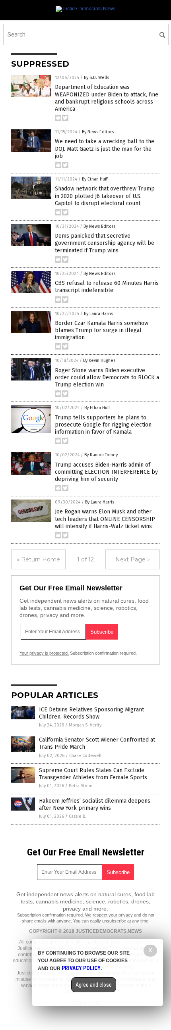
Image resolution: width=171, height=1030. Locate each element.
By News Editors (98, 132)
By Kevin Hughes (99, 360)
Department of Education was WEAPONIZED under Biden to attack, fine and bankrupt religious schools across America (106, 98)
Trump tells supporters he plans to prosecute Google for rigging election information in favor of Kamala (103, 424)
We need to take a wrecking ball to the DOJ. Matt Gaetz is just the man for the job (104, 148)
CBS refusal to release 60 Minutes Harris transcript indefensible (107, 287)
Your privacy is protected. (44, 653)
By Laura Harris (98, 313)
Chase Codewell (85, 755)
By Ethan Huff (94, 179)
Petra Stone (81, 785)
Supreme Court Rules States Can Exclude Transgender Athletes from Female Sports (93, 774)
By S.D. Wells (96, 77)
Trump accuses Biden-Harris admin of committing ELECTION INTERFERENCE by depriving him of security (106, 471)
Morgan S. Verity (85, 725)
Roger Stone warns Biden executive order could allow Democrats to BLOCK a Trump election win (107, 377)
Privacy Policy (81, 968)
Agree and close (94, 985)
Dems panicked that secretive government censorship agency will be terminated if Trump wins (104, 243)
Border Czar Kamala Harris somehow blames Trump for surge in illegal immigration (101, 330)
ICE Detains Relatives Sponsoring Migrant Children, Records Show (91, 713)
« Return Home (38, 559)
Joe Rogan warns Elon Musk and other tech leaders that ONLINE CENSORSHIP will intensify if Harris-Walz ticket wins (105, 518)
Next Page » (132, 559)
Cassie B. (77, 816)
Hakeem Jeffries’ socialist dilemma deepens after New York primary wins (94, 804)
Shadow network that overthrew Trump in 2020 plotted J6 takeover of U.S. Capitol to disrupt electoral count (105, 195)
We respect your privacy (109, 915)
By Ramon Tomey (101, 454)
